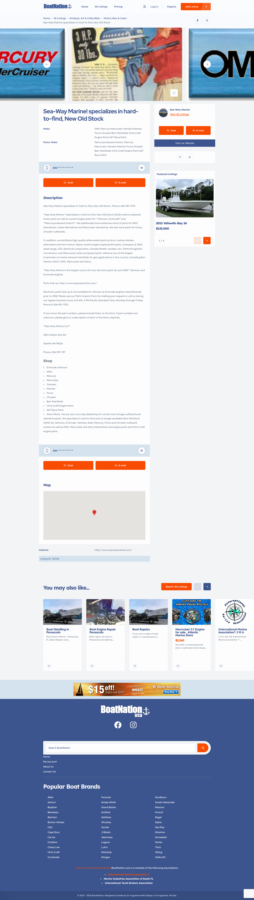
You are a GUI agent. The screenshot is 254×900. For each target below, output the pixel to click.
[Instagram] (133, 725)
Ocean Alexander (165, 802)
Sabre (158, 822)
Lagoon (105, 842)
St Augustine (161, 895)
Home (84, 6)
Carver (51, 837)
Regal (158, 817)
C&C (50, 827)
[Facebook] (118, 725)
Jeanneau (107, 837)
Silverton (160, 832)
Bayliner (52, 807)
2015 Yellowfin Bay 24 (171, 223)
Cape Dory (54, 832)
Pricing (118, 6)
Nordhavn (161, 797)
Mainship (106, 852)
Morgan (105, 857)
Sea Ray (159, 827)
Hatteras (106, 817)
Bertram (52, 817)
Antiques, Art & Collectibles (85, 18)
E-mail (122, 182)
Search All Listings (176, 586)
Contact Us (49, 771)
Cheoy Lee (54, 847)
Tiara (158, 847)
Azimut (52, 802)
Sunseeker (161, 837)
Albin (50, 797)
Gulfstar (105, 812)
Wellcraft (160, 857)
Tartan (158, 842)
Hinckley (106, 822)
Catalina (52, 842)
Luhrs (104, 847)
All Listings (101, 6)
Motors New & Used (115, 18)
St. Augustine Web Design (139, 895)
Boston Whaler (56, 822)
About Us (48, 766)
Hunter (105, 827)
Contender (54, 857)
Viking (158, 852)
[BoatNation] (58, 7)
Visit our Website (184, 143)
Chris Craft (54, 852)
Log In (154, 6)
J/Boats (106, 832)
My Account (50, 761)
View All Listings (179, 114)
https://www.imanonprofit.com (93, 867)
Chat (70, 182)
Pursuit (159, 812)
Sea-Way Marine (180, 109)
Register (171, 6)
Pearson (159, 807)
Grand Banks (108, 807)
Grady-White (108, 802)
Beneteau (53, 812)
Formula (106, 797)
